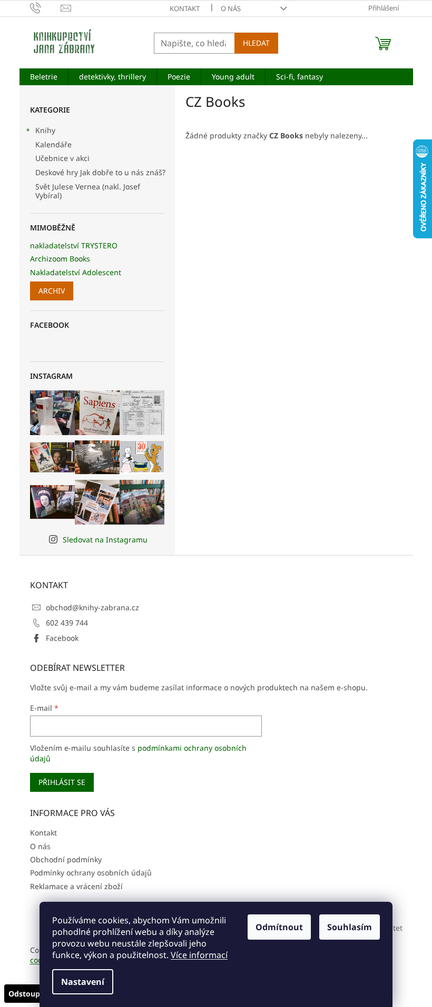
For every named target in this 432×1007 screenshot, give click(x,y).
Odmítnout (279, 927)
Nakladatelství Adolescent (75, 272)
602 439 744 (67, 623)
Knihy (45, 130)
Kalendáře (53, 144)
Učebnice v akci (62, 158)
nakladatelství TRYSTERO (73, 245)
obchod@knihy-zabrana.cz (92, 607)
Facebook (62, 638)
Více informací (199, 955)
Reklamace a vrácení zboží (76, 886)
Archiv (51, 291)
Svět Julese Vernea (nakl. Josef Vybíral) (87, 191)
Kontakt (185, 8)
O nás (231, 8)
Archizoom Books (60, 259)
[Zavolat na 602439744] (45, 7)
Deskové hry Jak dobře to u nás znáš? (100, 172)
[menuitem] (43, 76)
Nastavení (82, 982)
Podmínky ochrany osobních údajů (91, 873)
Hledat (256, 43)
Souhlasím (349, 927)
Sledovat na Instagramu (105, 540)
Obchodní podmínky (66, 859)
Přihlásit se (61, 782)
